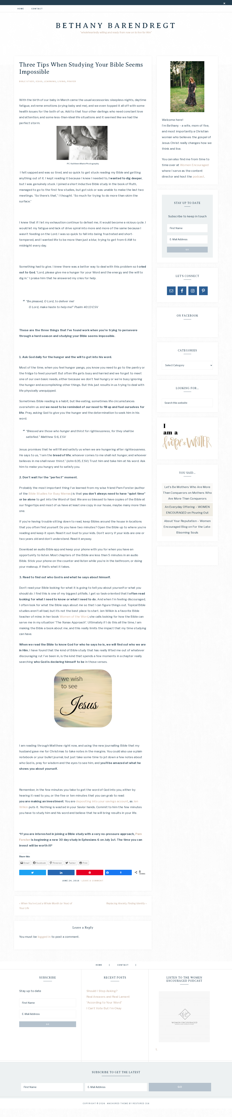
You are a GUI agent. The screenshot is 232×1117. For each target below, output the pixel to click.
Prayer (71, 81)
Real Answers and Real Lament (108, 996)
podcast (198, 176)
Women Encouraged (194, 165)
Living (62, 81)
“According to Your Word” (104, 1002)
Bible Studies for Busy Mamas (50, 493)
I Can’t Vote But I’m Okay (104, 1008)
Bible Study (26, 81)
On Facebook (187, 315)
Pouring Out (200, 512)
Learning (50, 81)
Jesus (39, 81)
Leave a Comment (93, 881)
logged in (44, 936)
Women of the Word (74, 616)
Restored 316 (141, 1103)
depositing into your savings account (102, 801)
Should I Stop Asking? (102, 991)
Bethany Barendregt (116, 25)
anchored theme (117, 1103)
